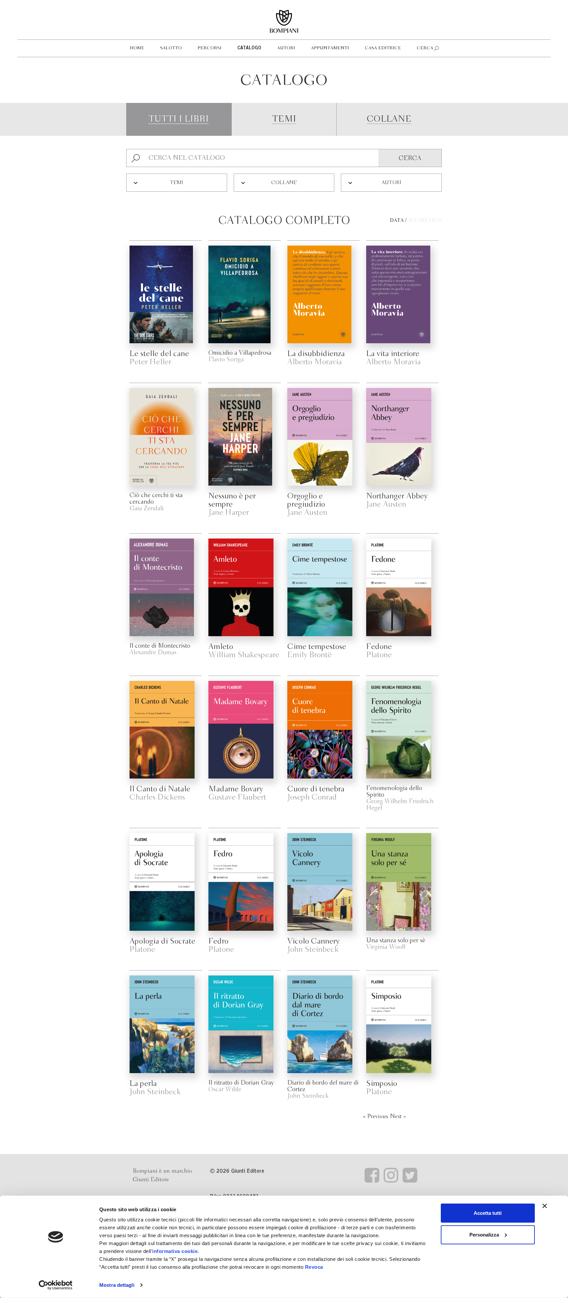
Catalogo (249, 48)
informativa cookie (175, 1251)
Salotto (171, 48)
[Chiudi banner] (544, 1206)
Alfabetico (425, 220)
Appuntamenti (330, 48)
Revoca (314, 1267)
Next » (398, 1116)
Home (137, 48)
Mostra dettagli (116, 1285)
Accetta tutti (488, 1213)
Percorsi (210, 48)
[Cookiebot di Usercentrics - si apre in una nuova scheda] (55, 1285)
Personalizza (484, 1234)
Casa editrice (383, 48)
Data (397, 220)
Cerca (425, 48)
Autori (286, 48)
